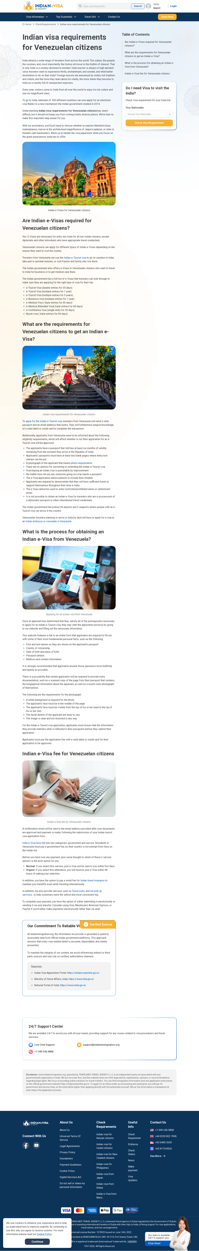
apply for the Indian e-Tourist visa (44, 421)
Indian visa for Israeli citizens (104, 1146)
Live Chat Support (45, 1044)
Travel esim (78, 891)
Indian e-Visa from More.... (106, 1195)
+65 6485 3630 (163, 1142)
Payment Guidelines (70, 1164)
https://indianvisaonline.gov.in (83, 972)
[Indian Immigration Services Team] (42, 6)
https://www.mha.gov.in (81, 979)
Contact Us (114, 16)
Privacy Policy (67, 1152)
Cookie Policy (67, 1170)
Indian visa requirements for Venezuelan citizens (85, 24)
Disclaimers (66, 1158)
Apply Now (167, 16)
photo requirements (81, 463)
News (131, 1160)
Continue (37, 1241)
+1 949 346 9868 (44, 1051)
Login (173, 6)
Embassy (133, 1144)
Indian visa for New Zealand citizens (106, 1156)
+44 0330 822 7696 (166, 1136)
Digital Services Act (70, 1177)
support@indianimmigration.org (101, 1044)
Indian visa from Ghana (105, 1185)
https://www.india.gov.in (73, 985)
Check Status (131, 1152)
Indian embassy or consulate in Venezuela (48, 521)
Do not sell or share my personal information (72, 1185)
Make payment (132, 1168)
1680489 (131, 1241)
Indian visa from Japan (105, 1176)
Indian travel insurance (92, 880)
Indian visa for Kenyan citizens (105, 1136)
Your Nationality (135, 107)
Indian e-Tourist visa (75, 257)
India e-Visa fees (31, 842)
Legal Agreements (70, 1146)
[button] (190, 1242)
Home (28, 24)
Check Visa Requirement (149, 122)
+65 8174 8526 (163, 1148)
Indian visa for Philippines (104, 1166)
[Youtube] (36, 1145)
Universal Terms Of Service (70, 1138)
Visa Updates (132, 1178)
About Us (65, 1130)
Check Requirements (45, 24)
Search (138, 6)
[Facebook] (25, 1145)
